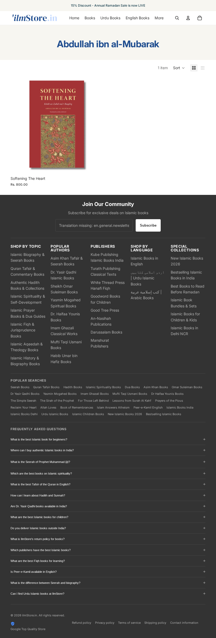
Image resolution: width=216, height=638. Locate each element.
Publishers (103, 246)
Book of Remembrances (76, 407)
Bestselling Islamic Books (163, 414)
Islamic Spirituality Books (103, 387)
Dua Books (132, 387)
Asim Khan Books (156, 387)
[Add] (97, 165)
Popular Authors (60, 248)
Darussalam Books (106, 332)
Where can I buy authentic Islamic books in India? (42, 450)
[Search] (177, 18)
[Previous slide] (18, 126)
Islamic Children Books (88, 414)
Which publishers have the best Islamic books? (41, 550)
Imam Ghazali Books (95, 394)
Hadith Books (72, 387)
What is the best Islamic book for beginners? (39, 439)
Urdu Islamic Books (54, 414)
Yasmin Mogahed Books (60, 394)
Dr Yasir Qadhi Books (25, 394)
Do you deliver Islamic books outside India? (38, 528)
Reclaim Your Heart (24, 407)
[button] (179, 68)
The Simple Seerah (23, 400)
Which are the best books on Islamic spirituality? (41, 473)
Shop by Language (142, 248)
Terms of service (129, 623)
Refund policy (81, 623)
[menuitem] (159, 18)
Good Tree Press (105, 310)
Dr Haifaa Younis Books (167, 394)
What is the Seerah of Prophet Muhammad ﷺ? (40, 461)
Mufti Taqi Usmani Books (129, 394)
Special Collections (185, 248)
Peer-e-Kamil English (148, 407)
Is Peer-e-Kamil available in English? (34, 571)
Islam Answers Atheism (113, 407)
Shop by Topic (26, 246)
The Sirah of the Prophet (57, 400)
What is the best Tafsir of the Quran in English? (40, 484)
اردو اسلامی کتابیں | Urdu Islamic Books (147, 278)
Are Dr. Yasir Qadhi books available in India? (39, 506)
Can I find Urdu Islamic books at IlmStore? (37, 593)
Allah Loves (48, 407)
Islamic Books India (179, 407)
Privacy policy (104, 623)
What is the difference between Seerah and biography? (45, 582)
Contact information (184, 623)
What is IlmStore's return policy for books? (38, 539)
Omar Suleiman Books (187, 387)
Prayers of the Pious (169, 400)
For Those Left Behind (93, 400)
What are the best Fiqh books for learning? (38, 560)
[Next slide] (98, 126)
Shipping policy (155, 623)
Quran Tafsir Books (46, 387)
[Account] (188, 18)
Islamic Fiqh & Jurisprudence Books (23, 330)
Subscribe (148, 225)
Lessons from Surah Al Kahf (131, 400)
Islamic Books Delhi (24, 414)
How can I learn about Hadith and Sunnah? (38, 495)
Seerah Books (20, 387)
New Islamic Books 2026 (125, 414)
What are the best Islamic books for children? (39, 517)
